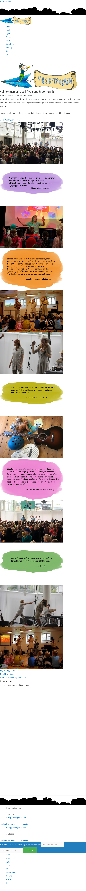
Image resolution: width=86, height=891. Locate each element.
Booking (9, 47)
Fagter (8, 33)
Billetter (9, 51)
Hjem (8, 26)
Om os (8, 40)
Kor (7, 54)
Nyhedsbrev (10, 44)
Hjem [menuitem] (8, 855)
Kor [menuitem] (7, 883)
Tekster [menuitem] (9, 865)
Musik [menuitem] (8, 858)
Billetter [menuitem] (9, 879)
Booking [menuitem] (9, 876)
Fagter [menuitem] (8, 862)
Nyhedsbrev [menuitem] (10, 872)
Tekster (9, 37)
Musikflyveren (5, 2)
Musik (8, 30)
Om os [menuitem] (8, 869)
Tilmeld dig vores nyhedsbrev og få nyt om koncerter (20, 845)
